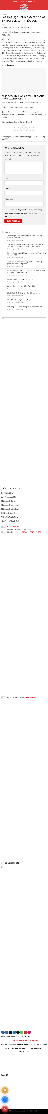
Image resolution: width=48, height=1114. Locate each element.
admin (26, 27)
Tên (6, 178)
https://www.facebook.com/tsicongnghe (19, 107)
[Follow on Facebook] (3, 1032)
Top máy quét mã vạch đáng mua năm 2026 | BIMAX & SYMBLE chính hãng (26, 236)
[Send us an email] (18, 1032)
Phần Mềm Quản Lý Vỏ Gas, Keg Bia (19, 300)
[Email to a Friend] (26, 129)
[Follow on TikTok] (10, 1032)
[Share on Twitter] (22, 129)
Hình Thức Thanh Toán (10, 521)
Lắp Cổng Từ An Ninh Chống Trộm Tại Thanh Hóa (24, 307)
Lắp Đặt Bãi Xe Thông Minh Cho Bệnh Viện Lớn (23, 293)
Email (7, 189)
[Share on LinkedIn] (33, 129)
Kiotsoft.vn (26, 1111)
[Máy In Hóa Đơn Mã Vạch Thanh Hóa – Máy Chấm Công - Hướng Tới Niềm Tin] (24, 6)
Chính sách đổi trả (8, 501)
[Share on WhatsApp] (14, 129)
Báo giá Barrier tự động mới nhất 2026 (20, 279)
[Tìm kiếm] (45, 6)
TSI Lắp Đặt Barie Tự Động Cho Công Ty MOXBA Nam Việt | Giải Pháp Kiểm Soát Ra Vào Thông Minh (26, 245)
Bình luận (8, 159)
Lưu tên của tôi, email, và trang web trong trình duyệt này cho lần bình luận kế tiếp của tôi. (23, 213)
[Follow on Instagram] (6, 1032)
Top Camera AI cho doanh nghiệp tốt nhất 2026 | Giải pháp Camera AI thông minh (26, 263)
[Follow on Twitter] (14, 1032)
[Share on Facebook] (18, 129)
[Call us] (21, 1032)
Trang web (8, 199)
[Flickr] (29, 1032)
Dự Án (4, 14)
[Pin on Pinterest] (29, 129)
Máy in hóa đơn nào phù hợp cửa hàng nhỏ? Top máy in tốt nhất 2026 (26, 254)
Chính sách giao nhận (10, 505)
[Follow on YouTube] (25, 1032)
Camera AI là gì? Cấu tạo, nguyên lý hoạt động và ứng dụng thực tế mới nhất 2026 (26, 271)
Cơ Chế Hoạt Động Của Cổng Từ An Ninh (21, 286)
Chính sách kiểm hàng (10, 509)
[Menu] (3, 6)
